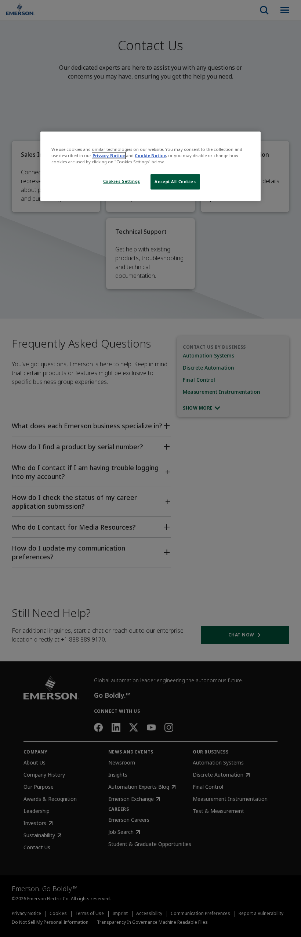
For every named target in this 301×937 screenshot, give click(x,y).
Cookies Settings (121, 181)
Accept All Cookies (175, 182)
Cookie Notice (150, 155)
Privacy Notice (109, 155)
